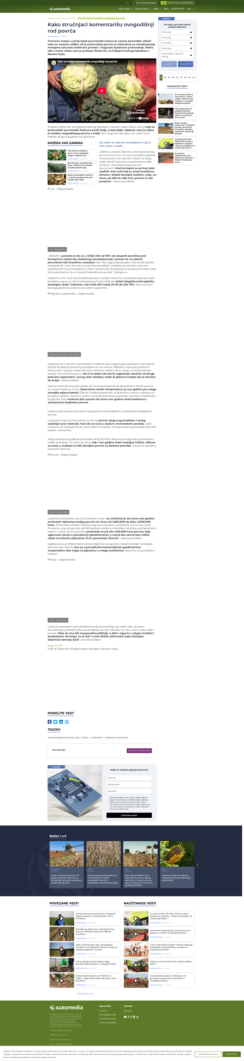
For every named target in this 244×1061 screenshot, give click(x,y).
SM (173, 77)
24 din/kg (166, 43)
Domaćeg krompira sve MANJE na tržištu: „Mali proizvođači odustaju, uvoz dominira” (96, 978)
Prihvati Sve (231, 1054)
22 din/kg (166, 37)
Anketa (166, 19)
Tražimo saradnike (107, 1022)
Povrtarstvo (71, 18)
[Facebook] (50, 722)
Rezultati (185, 64)
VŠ (181, 77)
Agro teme (124, 9)
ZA (193, 77)
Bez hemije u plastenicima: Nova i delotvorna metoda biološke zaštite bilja (80, 165)
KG (189, 77)
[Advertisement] (102, 680)
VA (185, 77)
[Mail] (67, 722)
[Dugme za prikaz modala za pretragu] (127, 3)
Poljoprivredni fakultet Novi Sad (63, 738)
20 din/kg (166, 32)
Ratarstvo (55, 869)
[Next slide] (197, 865)
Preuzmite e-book (129, 815)
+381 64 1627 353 (63, 1040)
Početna (51, 18)
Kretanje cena (156, 937)
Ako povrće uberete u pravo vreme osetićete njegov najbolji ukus (78, 153)
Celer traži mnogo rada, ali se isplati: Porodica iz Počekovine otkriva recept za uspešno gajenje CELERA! (96, 947)
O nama (103, 1011)
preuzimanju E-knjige (133, 804)
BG (161, 77)
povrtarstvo (97, 738)
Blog (156, 9)
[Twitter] (55, 722)
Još (188, 9)
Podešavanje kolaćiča (208, 1054)
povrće (85, 738)
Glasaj (169, 64)
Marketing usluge (107, 1018)
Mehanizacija (155, 923)
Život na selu (141, 9)
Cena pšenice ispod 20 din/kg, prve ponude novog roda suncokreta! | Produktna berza (168, 978)
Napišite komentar (139, 750)
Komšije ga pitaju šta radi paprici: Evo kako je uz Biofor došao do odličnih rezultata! (95, 931)
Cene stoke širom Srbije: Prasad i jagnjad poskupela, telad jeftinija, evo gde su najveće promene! (171, 947)
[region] (122, 1053)
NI (169, 77)
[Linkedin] (61, 722)
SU (177, 77)
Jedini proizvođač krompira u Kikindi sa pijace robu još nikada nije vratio (80, 177)
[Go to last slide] (47, 865)
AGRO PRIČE (178, 9)
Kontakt (128, 1011)
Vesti (166, 9)
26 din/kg (166, 48)
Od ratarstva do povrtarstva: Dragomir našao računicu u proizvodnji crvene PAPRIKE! (96, 916)
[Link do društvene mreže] (125, 1016)
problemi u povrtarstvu (116, 738)
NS (165, 77)
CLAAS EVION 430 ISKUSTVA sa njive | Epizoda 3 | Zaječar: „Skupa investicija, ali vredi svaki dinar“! (171, 916)
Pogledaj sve (85, 994)
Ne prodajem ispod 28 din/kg (172, 55)
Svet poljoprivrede (146, 3)
